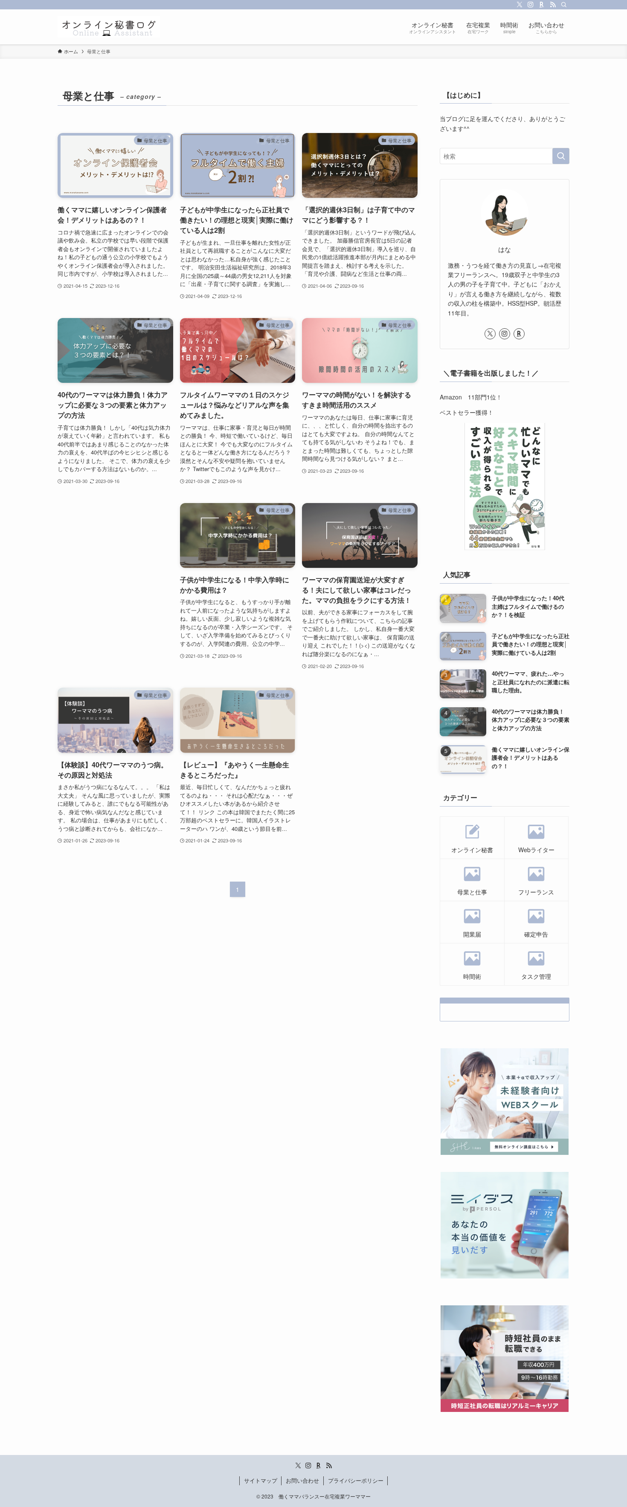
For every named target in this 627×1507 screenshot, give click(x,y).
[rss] (552, 4)
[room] (541, 4)
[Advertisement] (115, 549)
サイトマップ (260, 1480)
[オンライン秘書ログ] (109, 27)
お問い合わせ (302, 1480)
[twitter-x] (519, 4)
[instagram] (530, 4)
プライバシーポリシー (355, 1480)
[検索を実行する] (560, 156)
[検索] (563, 4)
